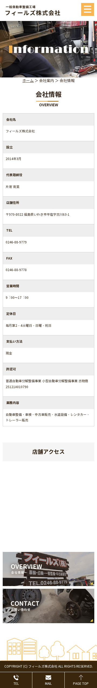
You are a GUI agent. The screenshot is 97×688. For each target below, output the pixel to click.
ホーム (28, 81)
